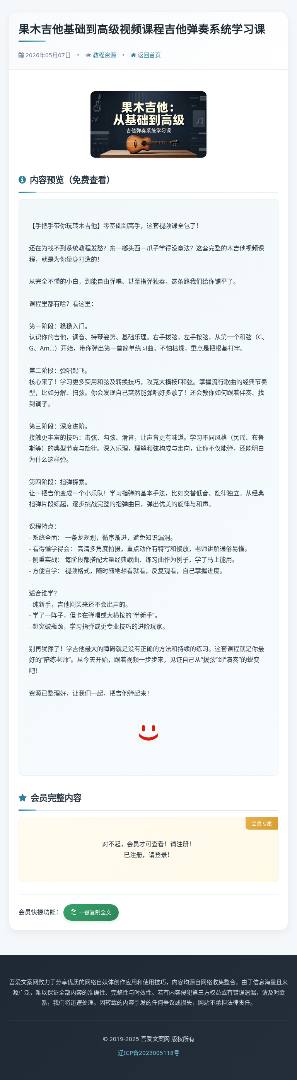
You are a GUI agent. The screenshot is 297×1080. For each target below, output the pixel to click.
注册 (182, 844)
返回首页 (148, 55)
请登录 (157, 854)
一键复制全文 (95, 912)
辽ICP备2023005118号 (148, 1052)
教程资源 (104, 55)
